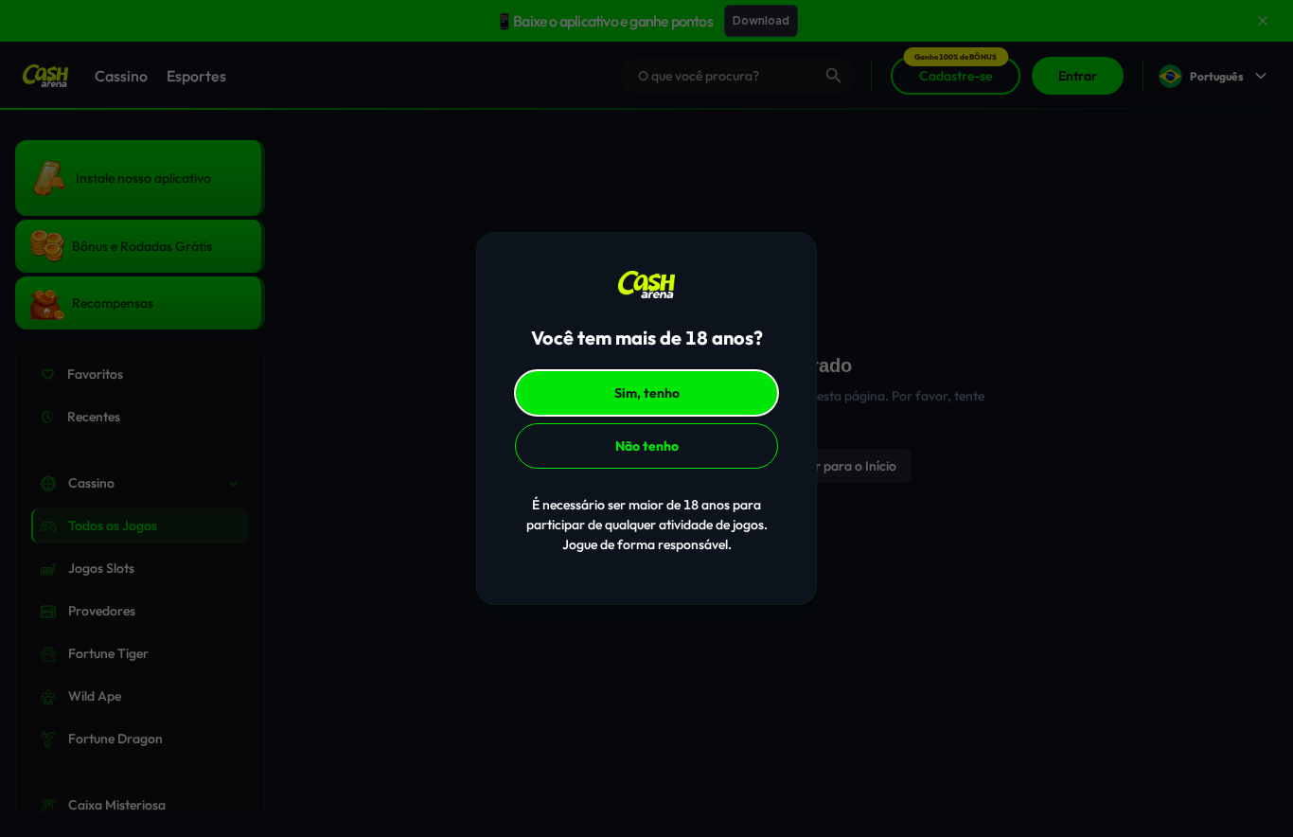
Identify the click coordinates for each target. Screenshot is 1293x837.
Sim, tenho (647, 392)
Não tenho (647, 445)
